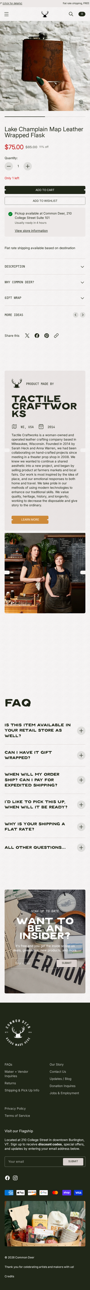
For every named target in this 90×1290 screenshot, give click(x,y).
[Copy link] (56, 335)
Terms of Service (17, 1115)
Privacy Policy (15, 1108)
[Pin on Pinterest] (46, 335)
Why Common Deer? (19, 282)
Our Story (57, 1064)
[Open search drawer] (71, 14)
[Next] (82, 315)
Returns (10, 1083)
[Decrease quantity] (9, 166)
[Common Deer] (45, 14)
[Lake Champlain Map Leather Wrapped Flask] (45, 66)
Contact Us (58, 1071)
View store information (31, 230)
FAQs (8, 1064)
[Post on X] (27, 335)
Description (15, 266)
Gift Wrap (13, 298)
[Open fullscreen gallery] (81, 102)
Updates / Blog (60, 1079)
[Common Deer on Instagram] (15, 1178)
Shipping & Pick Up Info (22, 1090)
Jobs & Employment (64, 1093)
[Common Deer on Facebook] (7, 1178)
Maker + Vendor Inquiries (16, 1074)
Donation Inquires (62, 1086)
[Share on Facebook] (37, 335)
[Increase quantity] (28, 166)
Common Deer (24, 1257)
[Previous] (75, 315)
